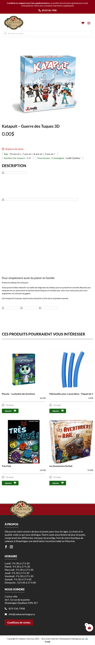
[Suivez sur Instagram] (11, 547)
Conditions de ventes (18, 622)
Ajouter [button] (8, 411)
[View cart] (82, 23)
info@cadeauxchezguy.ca (22, 614)
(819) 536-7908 (49, 10)
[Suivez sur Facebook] (6, 547)
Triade (47, 641)
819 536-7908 (17, 608)
